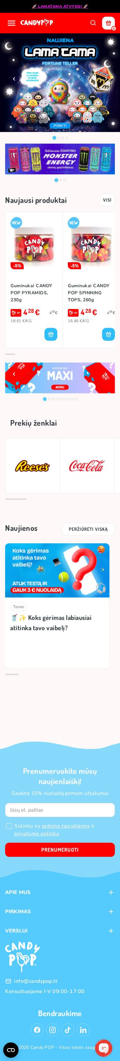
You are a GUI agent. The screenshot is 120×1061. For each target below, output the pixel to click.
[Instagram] (52, 1029)
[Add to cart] (50, 334)
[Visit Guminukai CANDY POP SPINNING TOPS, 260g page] (91, 243)
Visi (107, 200)
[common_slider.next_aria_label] (106, 79)
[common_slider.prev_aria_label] (14, 79)
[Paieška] (93, 23)
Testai (18, 606)
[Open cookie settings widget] (11, 1050)
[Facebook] (37, 1029)
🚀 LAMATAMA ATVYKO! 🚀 (60, 6)
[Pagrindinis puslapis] (37, 23)
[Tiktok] (67, 1029)
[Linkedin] (83, 1029)
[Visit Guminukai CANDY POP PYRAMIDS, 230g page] (34, 243)
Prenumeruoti (60, 850)
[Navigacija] (11, 23)
